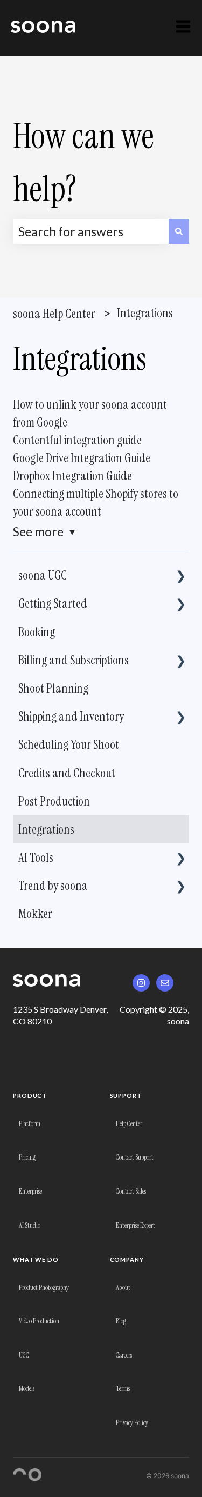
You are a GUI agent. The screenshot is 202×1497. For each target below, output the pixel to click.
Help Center (129, 1123)
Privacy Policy (132, 1422)
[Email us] (164, 983)
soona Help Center (54, 313)
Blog (121, 1321)
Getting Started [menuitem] (52, 603)
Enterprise (30, 1191)
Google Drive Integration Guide (81, 458)
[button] (180, 573)
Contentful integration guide (77, 440)
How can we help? (83, 163)
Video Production (39, 1321)
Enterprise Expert (135, 1225)
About (123, 1287)
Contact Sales (131, 1191)
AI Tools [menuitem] (35, 857)
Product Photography (44, 1287)
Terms (123, 1388)
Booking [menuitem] (36, 632)
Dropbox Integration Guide (72, 476)
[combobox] (91, 231)
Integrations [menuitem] (46, 829)
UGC (24, 1355)
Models (26, 1388)
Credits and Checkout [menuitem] (66, 773)
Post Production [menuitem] (54, 801)
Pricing (27, 1157)
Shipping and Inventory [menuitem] (71, 716)
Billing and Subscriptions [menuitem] (73, 660)
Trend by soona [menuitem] (53, 885)
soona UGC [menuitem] (42, 575)
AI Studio (29, 1225)
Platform (29, 1123)
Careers (124, 1355)
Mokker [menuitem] (35, 914)
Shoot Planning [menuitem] (53, 688)
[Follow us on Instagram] (141, 983)
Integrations (145, 313)
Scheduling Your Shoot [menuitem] (68, 744)
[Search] (179, 231)
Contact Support (135, 1157)
